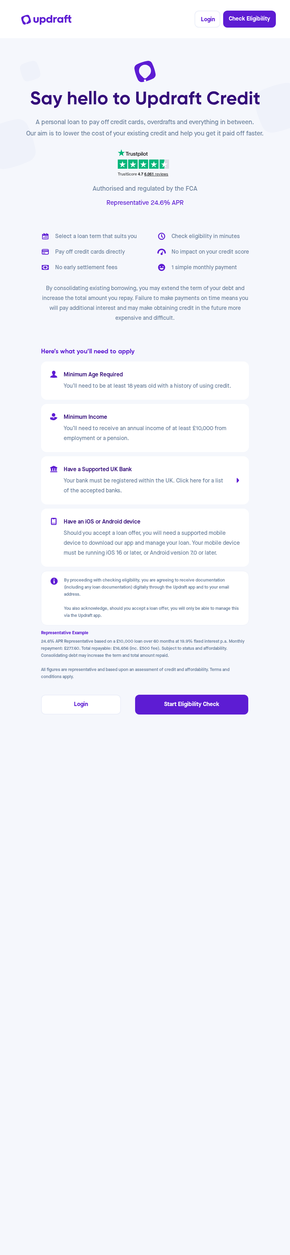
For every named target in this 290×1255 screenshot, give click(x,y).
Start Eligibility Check (191, 704)
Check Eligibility (249, 19)
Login (208, 19)
